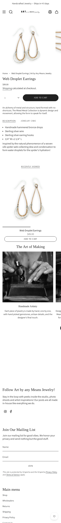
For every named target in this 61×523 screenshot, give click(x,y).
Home (5, 73)
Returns (6, 506)
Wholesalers (8, 500)
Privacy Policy (51, 472)
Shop (5, 495)
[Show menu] (4, 12)
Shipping (7, 88)
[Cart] (56, 12)
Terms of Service (13, 474)
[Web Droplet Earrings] (30, 199)
